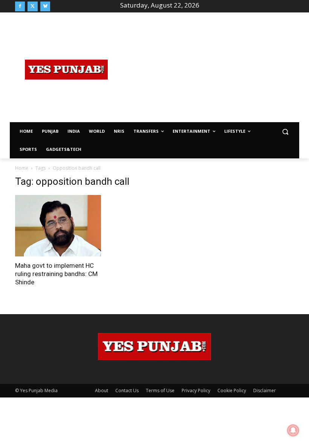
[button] (285, 131)
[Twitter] (32, 6)
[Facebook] (20, 6)
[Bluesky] (45, 6)
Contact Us (127, 390)
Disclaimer (264, 390)
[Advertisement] (213, 68)
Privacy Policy (196, 390)
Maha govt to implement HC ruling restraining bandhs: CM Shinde (56, 274)
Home (21, 168)
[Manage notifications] (293, 430)
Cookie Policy (231, 390)
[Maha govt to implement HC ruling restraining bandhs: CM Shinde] (58, 225)
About (101, 390)
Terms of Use (160, 390)
